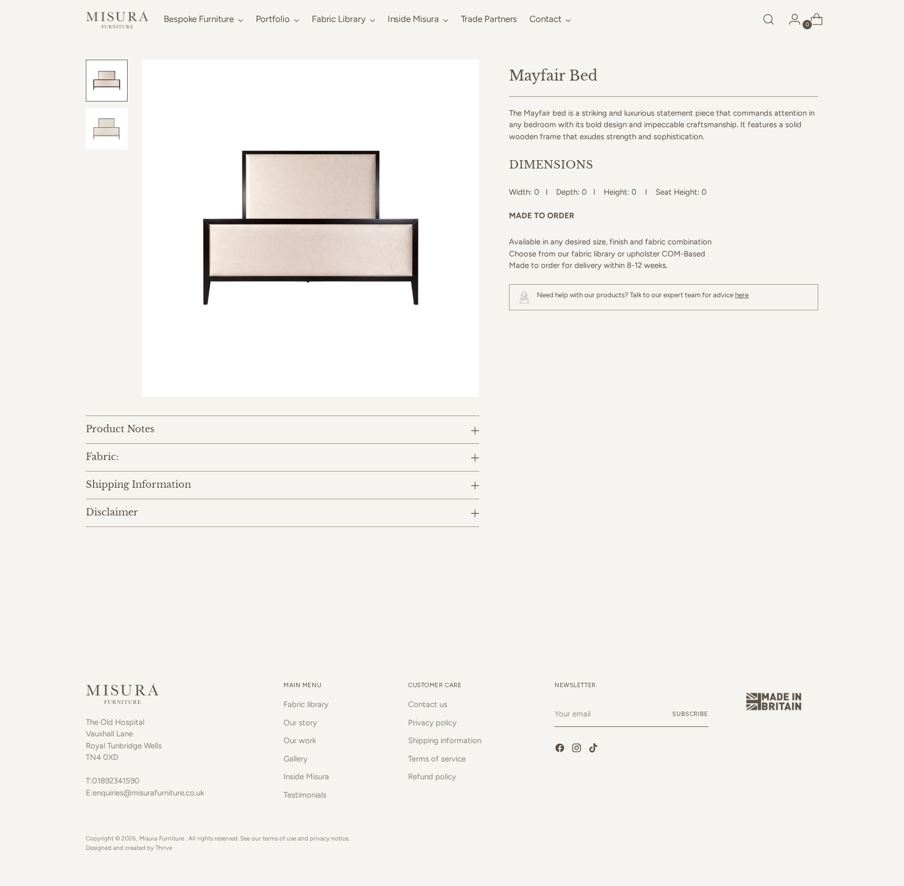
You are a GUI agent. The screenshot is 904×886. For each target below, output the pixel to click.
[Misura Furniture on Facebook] (561, 750)
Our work (300, 740)
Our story (300, 722)
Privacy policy (432, 722)
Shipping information (444, 740)
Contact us (427, 704)
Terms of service (437, 759)
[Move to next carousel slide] (809, 617)
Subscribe (690, 713)
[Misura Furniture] (117, 19)
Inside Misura (306, 776)
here (742, 294)
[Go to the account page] (790, 19)
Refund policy (432, 776)
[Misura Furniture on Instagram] (577, 750)
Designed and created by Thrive (129, 847)
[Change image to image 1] (107, 81)
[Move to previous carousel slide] (785, 618)
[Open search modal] (768, 19)
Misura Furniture (162, 838)
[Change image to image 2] (107, 129)
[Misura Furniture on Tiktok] (594, 750)
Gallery (296, 759)
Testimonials (305, 795)
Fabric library (306, 704)
